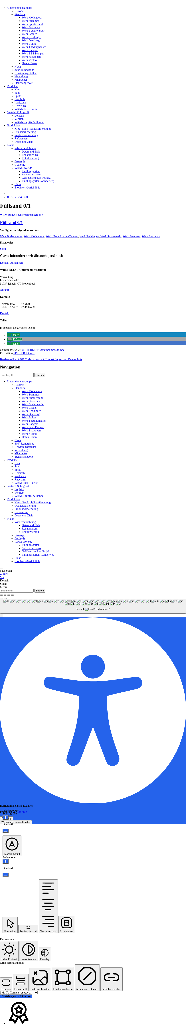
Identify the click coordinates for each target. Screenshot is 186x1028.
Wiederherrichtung (25, 148)
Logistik (19, 115)
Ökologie (20, 161)
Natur (10, 145)
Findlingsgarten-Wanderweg (38, 181)
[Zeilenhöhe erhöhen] (6, 861)
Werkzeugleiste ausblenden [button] (15, 822)
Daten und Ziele (24, 141)
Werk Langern (30, 50)
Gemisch (20, 99)
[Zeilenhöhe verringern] (6, 875)
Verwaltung (21, 76)
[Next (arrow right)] (5, 598)
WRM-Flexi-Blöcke (26, 109)
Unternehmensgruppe (19, 7)
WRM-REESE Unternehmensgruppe (21, 214)
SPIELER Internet (24, 353)
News (18, 66)
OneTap (22, 811)
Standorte (20, 14)
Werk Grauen (29, 33)
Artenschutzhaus (31, 174)
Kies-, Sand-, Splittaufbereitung (33, 128)
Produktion (13, 125)
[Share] (5, 595)
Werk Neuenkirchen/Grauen (62, 236)
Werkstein (20, 102)
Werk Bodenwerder (33, 30)
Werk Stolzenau (31, 27)
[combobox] (93, 606)
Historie (19, 11)
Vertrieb (19, 118)
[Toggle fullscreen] (8, 595)
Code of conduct (35, 359)
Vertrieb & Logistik (18, 112)
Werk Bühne (29, 43)
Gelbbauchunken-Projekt (36, 177)
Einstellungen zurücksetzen (16, 996)
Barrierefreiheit (9, 359)
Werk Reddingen (31, 37)
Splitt (18, 96)
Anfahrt (4, 289)
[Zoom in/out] (12, 595)
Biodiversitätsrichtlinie (27, 187)
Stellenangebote (24, 82)
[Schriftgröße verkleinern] (6, 831)
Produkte (12, 86)
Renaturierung (30, 154)
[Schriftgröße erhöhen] (6, 817)
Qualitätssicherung (25, 131)
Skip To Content (10, 992)
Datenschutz (75, 359)
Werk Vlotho (29, 60)
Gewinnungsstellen (26, 73)
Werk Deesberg (31, 40)
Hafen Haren (29, 63)
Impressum (61, 359)
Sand (17, 92)
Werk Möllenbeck (32, 17)
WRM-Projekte (23, 167)
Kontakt (4, 313)
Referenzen (21, 138)
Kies (17, 89)
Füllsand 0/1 (11, 222)
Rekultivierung (30, 158)
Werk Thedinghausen (34, 46)
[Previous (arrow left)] (1, 598)
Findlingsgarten (31, 171)
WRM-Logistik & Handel (29, 122)
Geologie (20, 164)
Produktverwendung (26, 135)
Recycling (20, 105)
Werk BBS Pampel (33, 53)
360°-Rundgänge (24, 69)
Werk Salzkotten (31, 56)
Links (18, 184)
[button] (13, 334)
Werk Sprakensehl (32, 24)
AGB (21, 359)
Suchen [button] (40, 375)
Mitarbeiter (21, 79)
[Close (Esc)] (1, 595)
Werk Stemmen (30, 20)
